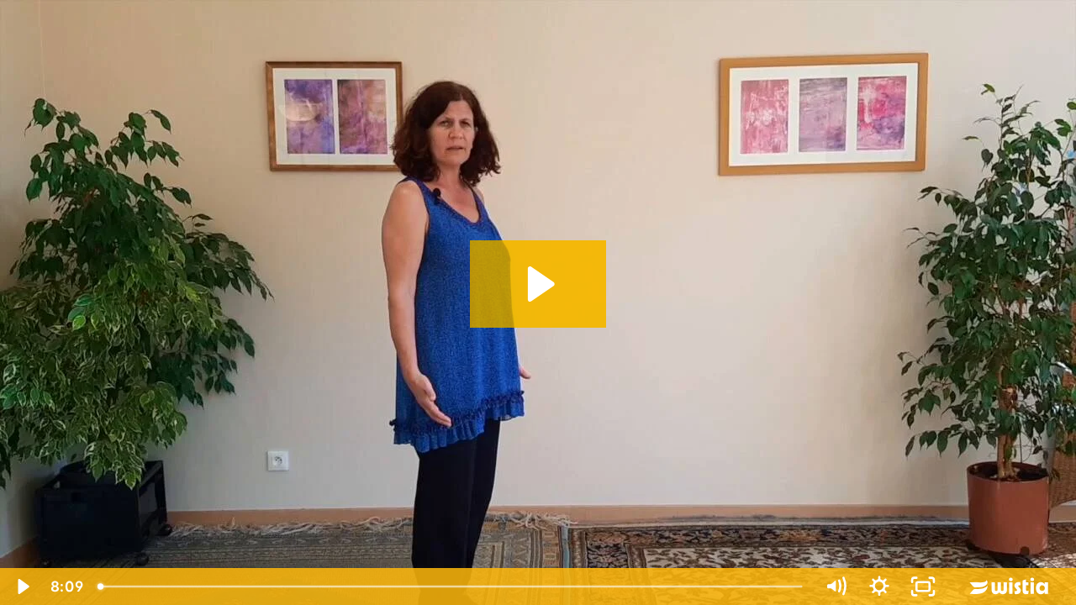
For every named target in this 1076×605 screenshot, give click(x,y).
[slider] (452, 586)
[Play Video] (22, 586)
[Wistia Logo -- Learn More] (1010, 586)
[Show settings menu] (879, 586)
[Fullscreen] (923, 586)
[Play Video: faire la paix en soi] (538, 284)
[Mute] (835, 586)
